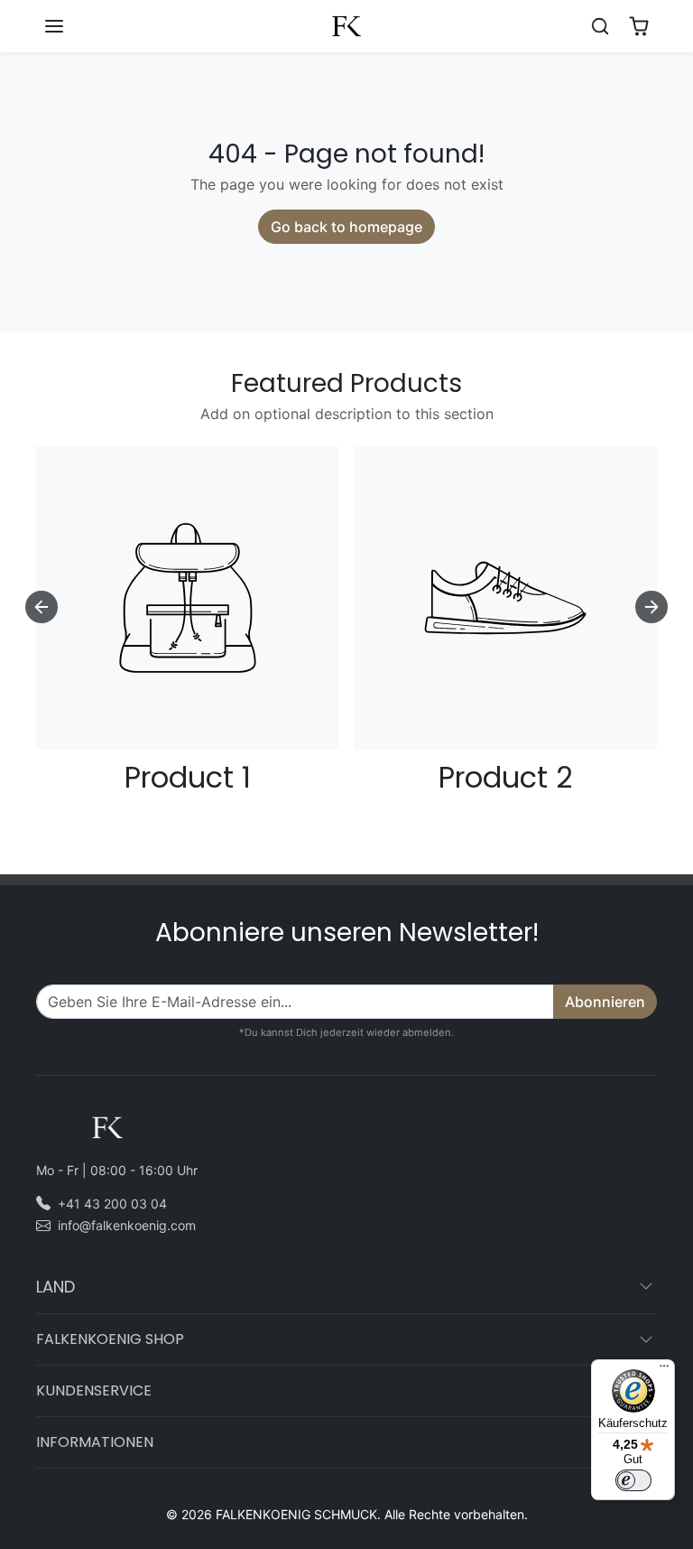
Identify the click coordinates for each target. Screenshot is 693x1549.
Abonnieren (605, 1002)
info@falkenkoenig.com (127, 1225)
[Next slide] (651, 607)
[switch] (633, 1480)
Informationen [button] (94, 1442)
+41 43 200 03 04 (112, 1203)
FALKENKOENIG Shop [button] (110, 1339)
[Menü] (664, 1370)
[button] (72, 26)
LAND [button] (55, 1286)
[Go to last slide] (41, 607)
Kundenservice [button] (94, 1390)
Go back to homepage (346, 227)
